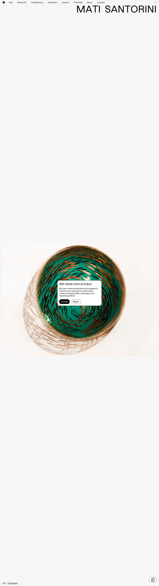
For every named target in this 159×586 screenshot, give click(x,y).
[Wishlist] (155, 2)
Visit (11, 2)
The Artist (78, 2)
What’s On (22, 2)
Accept (64, 301)
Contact (101, 2)
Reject (76, 301)
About (90, 2)
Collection (52, 2)
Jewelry (65, 2)
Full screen (13, 583)
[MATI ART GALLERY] (3, 2)
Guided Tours (37, 2)
